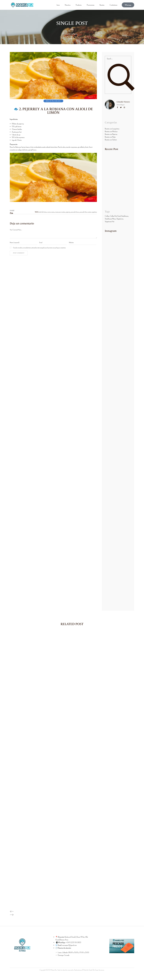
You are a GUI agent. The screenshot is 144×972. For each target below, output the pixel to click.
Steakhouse (124, 216)
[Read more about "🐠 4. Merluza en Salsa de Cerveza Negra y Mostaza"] (110, 176)
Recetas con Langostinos (112, 128)
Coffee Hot (113, 216)
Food (118, 216)
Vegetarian (119, 219)
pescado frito (83, 212)
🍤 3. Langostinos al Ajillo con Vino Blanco (118, 198)
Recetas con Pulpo (110, 137)
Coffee (107, 216)
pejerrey (68, 212)
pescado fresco (75, 212)
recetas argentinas (92, 212)
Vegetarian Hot (109, 221)
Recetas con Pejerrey (72, 34)
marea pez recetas (60, 212)
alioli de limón (43, 212)
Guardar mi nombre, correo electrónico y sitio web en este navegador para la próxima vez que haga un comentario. (39, 248)
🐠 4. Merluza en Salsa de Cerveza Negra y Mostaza (116, 182)
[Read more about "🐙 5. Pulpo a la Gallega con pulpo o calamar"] (112, 159)
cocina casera (50, 212)
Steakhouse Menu (110, 219)
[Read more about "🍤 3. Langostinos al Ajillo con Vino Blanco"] (112, 193)
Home (72, 29)
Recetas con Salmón (111, 139)
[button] (128, 4)
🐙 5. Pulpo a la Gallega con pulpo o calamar (117, 164)
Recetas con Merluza (111, 131)
